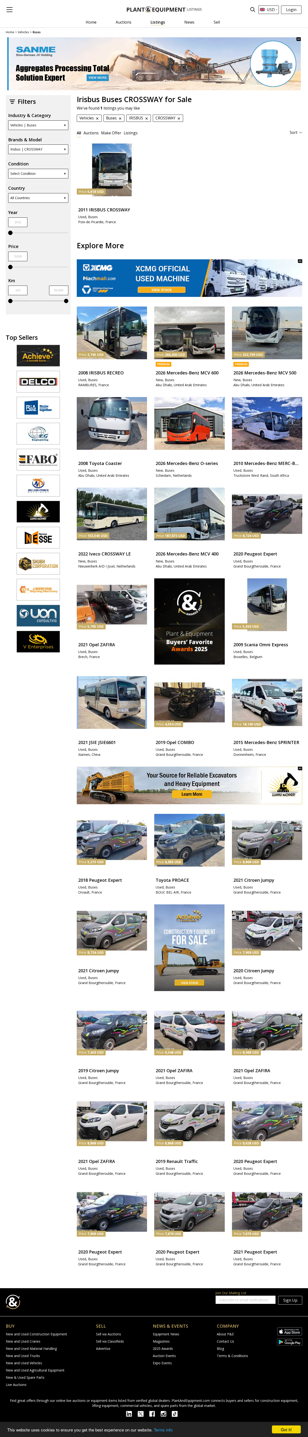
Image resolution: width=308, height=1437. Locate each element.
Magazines (161, 1341)
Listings (158, 22)
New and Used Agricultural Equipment (35, 1370)
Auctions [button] (91, 133)
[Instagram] (166, 1413)
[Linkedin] (132, 1413)
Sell (217, 22)
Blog (220, 1348)
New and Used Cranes (23, 1341)
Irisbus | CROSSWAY (26, 149)
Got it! (286, 1429)
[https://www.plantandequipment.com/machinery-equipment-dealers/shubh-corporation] (38, 566)
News (189, 22)
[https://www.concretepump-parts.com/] (38, 358)
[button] (9, 9)
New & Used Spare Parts (25, 1377)
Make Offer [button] (111, 133)
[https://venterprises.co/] (38, 644)
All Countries (20, 198)
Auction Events (164, 1355)
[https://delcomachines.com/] (38, 384)
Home (91, 22)
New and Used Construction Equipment (36, 1334)
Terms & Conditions (232, 1355)
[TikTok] (177, 1413)
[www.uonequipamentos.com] (38, 618)
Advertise (103, 1348)
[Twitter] (143, 1413)
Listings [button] (131, 133)
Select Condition (23, 173)
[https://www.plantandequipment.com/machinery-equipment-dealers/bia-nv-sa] (38, 410)
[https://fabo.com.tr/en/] (38, 462)
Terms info (163, 1430)
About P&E (225, 1334)
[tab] (79, 133)
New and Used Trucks (23, 1355)
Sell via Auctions (108, 1334)
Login (291, 9)
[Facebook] (154, 1413)
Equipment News (166, 1334)
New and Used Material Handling (31, 1348)
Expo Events (162, 1363)
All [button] (79, 133)
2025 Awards (163, 1348)
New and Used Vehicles (24, 1363)
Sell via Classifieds (110, 1341)
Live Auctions (16, 1384)
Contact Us (225, 1341)
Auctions (123, 22)
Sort (293, 132)
